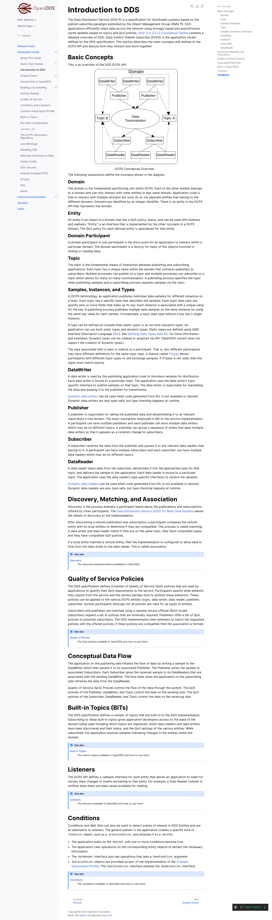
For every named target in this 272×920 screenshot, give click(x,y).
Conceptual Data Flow (229, 62)
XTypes (24, 179)
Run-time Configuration (34, 122)
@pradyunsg (98, 915)
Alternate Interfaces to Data (37, 155)
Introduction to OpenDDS (35, 81)
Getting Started (29, 93)
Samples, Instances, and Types (236, 31)
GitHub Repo (25, 26)
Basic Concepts (226, 11)
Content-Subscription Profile (37, 111)
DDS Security (28, 167)
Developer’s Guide (28, 52)
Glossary (22, 202)
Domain (225, 15)
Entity (223, 19)
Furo (110, 915)
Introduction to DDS (32, 69)
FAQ (22, 185)
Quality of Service (31, 99)
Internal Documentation (31, 196)
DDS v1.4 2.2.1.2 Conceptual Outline (163, 33)
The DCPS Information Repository (33, 136)
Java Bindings (28, 143)
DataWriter (226, 35)
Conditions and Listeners (35, 105)
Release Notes (26, 46)
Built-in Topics (28, 117)
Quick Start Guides (31, 63)
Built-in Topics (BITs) (228, 66)
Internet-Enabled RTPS (34, 173)
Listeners (222, 70)
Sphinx (83, 915)
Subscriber (226, 43)
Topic (223, 27)
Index (20, 208)
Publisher (225, 39)
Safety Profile (28, 161)
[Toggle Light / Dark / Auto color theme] (202, 6)
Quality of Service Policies (231, 58)
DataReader (227, 47)
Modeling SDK (28, 149)
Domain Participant (230, 23)
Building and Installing (33, 87)
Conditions (223, 74)
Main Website (25, 19)
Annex (24, 191)
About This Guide (30, 57)
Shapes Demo (28, 75)
